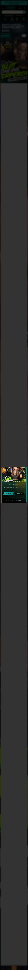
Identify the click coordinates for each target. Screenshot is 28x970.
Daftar (20, 493)
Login (9, 493)
